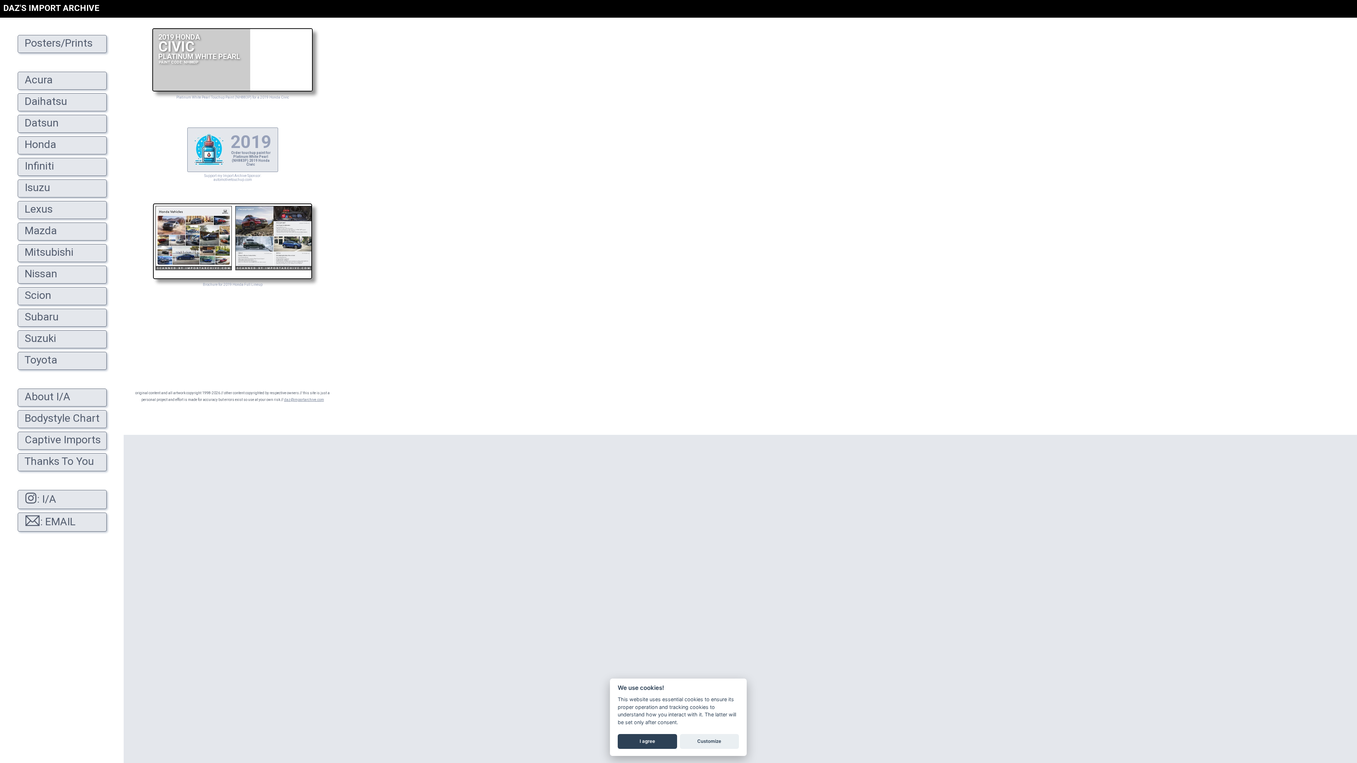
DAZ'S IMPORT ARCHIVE (51, 8)
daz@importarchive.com (304, 400)
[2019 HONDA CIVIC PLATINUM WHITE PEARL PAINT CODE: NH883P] (232, 89)
